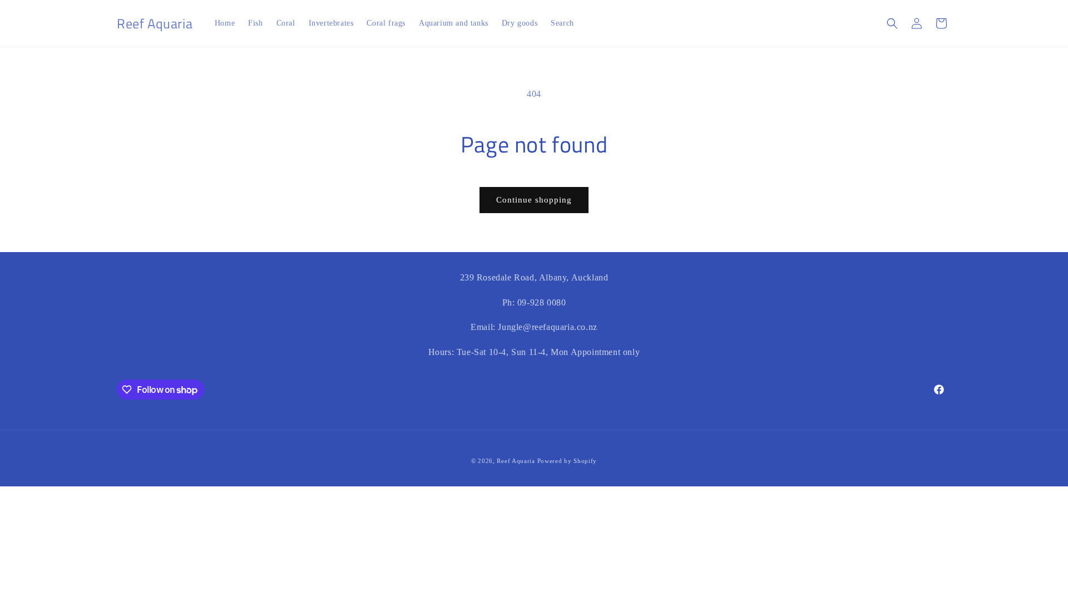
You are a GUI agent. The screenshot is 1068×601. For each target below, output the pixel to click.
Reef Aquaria (516, 460)
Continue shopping (534, 199)
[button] (892, 23)
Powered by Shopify (567, 460)
